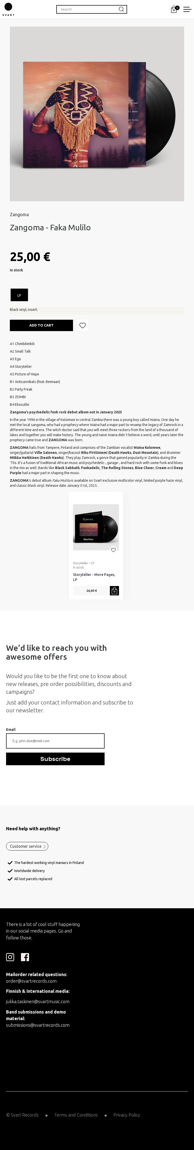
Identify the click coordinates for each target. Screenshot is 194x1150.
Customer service (25, 846)
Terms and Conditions (76, 1114)
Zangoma (19, 214)
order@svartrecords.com (31, 980)
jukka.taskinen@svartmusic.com (37, 1001)
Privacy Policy (126, 1114)
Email (10, 730)
